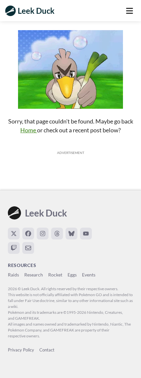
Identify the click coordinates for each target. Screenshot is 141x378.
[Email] (28, 248)
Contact (46, 349)
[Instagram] (43, 233)
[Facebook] (28, 233)
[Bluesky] (71, 233)
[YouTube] (86, 233)
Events (88, 274)
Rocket (55, 274)
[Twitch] (14, 248)
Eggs (72, 274)
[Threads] (57, 233)
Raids (13, 274)
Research (33, 274)
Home (28, 130)
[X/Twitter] (14, 233)
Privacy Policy (21, 349)
